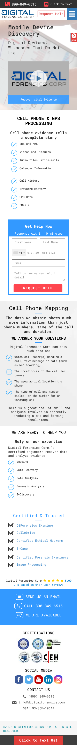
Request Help (38, 288)
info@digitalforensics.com (42, 702)
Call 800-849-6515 (43, 606)
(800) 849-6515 (41, 696)
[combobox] (19, 252)
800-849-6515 (24, 4)
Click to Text (61, 4)
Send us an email (43, 596)
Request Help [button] (51, 13)
